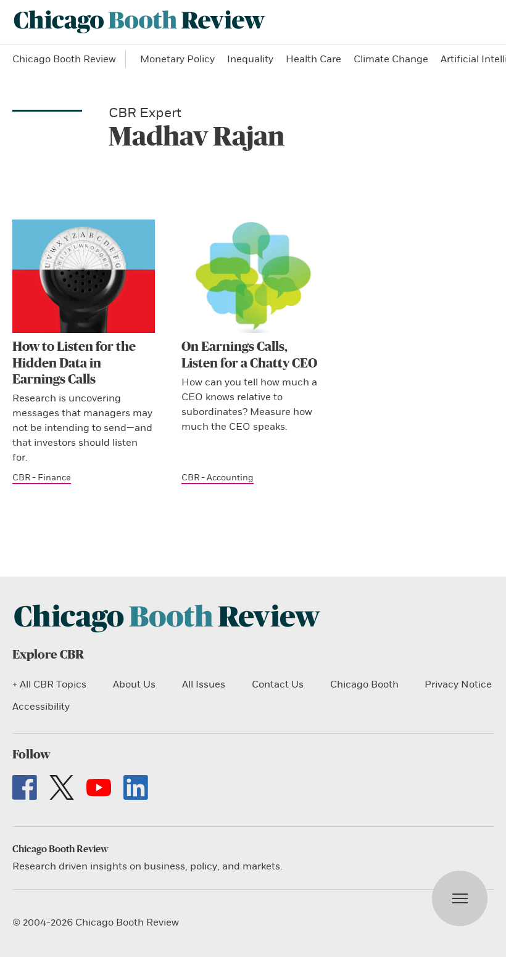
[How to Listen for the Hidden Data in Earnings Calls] (83, 276)
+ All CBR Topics (49, 684)
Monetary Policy (177, 59)
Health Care (313, 59)
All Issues (203, 684)
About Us (134, 684)
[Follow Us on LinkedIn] (135, 787)
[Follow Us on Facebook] (24, 787)
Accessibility (41, 706)
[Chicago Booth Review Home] (139, 22)
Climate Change (391, 59)
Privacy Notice (458, 684)
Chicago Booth (364, 684)
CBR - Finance (41, 477)
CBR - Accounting (217, 477)
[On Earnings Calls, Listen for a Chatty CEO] (252, 276)
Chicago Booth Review (64, 59)
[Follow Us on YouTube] (98, 787)
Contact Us (278, 684)
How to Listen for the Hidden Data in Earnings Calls (74, 363)
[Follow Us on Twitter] (61, 787)
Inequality (250, 59)
